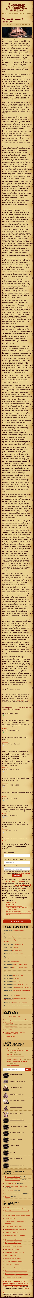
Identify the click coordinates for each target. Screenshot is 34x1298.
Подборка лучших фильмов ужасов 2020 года (17, 1215)
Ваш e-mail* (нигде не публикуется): (15, 859)
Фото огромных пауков (11, 1255)
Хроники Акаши (11, 902)
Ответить (5, 728)
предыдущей (19, 885)
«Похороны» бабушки (18, 930)
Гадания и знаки (23, 1283)
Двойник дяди (9, 1029)
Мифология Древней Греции (12, 1258)
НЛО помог (16, 978)
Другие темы (7, 1285)
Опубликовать (17, 875)
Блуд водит (16, 981)
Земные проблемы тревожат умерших (17, 1061)
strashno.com (18, 1286)
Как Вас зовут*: (9, 852)
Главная (4, 13)
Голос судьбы (16, 995)
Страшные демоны (12, 904)
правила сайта (25, 873)
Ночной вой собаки (17, 950)
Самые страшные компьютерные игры (15, 1229)
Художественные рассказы (16, 13)
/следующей (27, 885)
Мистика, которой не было (14, 1059)
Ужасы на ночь (20, 1281)
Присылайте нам (8, 1293)
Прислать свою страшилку (19, 1285)
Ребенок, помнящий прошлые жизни (17, 907)
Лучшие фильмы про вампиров (13, 1226)
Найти (27, 1069)
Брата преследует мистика (20, 984)
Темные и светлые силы (20, 964)
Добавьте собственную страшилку (13, 881)
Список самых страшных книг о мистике (16, 1271)
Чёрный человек (14, 933)
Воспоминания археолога (14, 906)
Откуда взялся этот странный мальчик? (18, 1050)
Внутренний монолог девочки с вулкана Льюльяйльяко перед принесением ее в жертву (18, 912)
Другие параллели (10, 1036)
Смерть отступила (18, 975)
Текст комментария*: (10, 866)
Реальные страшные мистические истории (16, 7)
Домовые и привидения (10, 1283)
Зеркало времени (11, 909)
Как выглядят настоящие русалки (14, 1252)
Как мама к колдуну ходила (19, 1002)
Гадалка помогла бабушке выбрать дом (16, 1186)
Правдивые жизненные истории (13, 1277)
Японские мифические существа (14, 1261)
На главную (6, 1281)
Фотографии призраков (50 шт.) (13, 1246)
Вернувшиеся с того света (12, 1180)
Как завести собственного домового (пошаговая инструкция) (15, 1033)
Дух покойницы (9, 1023)
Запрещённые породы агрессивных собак (16, 1274)
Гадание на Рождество (11, 1232)
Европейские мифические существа (15, 1267)
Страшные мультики (10, 1218)
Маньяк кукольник (17, 972)
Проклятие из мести (17, 953)
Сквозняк (15, 947)
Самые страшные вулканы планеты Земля (16, 1020)
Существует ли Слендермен (13, 1243)
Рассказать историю (17, 921)
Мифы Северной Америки (12, 1264)
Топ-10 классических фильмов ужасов (15, 1208)
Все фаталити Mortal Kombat (13, 1016)
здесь (21, 888)
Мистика (13, 1281)
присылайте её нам (23, 700)
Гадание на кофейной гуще (12, 1177)
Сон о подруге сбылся (11, 1026)
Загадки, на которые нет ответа (22, 987)
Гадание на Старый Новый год (13, 1240)
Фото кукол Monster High (12, 1249)
